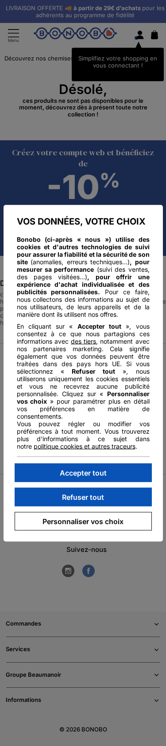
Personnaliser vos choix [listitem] (83, 521)
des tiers (83, 341)
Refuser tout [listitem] (83, 496)
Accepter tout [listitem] (83, 472)
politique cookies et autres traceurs (84, 446)
